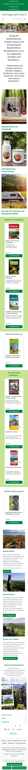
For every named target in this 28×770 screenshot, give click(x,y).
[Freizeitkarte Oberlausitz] (14, 457)
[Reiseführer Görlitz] (14, 422)
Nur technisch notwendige (14, 764)
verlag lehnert (5, 722)
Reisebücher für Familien (10, 658)
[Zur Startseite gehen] (14, 14)
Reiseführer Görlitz (12, 432)
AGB (24, 740)
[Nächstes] (27, 27)
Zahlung (9, 740)
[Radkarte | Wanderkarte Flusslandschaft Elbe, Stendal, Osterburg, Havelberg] (14, 346)
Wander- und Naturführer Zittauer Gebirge (13, 397)
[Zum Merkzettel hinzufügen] (19, 236)
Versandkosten (6, 749)
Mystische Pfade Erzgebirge (11, 277)
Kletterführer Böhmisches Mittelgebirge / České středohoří (14, 513)
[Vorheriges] (1, 27)
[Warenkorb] (25, 18)
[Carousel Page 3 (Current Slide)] (14, 31)
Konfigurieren (6, 767)
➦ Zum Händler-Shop (13, 9)
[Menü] (3, 18)
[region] (14, 28)
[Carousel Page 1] (9, 31)
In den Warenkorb (14, 255)
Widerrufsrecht (17, 740)
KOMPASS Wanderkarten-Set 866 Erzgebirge (14, 312)
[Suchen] (14, 18)
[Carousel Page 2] (11, 31)
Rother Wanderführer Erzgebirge (12, 241)
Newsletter (11, 743)
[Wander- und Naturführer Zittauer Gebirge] (14, 386)
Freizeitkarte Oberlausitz (13, 467)
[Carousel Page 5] (18, 31)
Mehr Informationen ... (19, 761)
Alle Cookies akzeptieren (19, 767)
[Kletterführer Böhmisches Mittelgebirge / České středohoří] (14, 503)
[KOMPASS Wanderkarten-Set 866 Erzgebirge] (14, 302)
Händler (4, 743)
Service (3, 718)
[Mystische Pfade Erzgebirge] (14, 266)
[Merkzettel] (17, 18)
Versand (3, 740)
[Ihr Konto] (21, 18)
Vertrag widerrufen (13, 6)
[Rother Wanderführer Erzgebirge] (14, 231)
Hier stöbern (7, 571)
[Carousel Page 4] (16, 31)
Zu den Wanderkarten (9, 615)
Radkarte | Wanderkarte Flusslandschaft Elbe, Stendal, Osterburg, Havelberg (13, 356)
